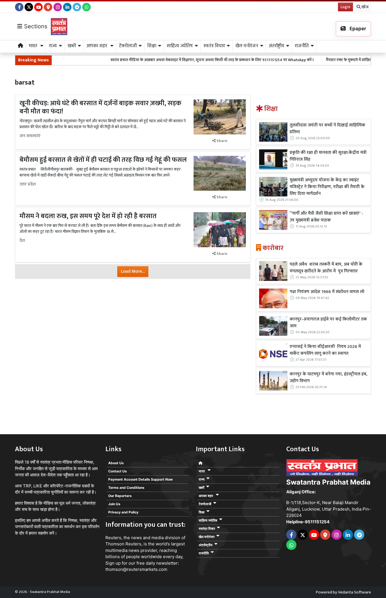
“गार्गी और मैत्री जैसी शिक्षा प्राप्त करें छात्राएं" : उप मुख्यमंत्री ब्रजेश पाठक (326, 217)
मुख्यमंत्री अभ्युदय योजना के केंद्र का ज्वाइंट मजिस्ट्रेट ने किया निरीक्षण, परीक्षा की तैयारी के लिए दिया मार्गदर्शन (327, 187)
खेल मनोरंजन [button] (246, 46)
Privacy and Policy (123, 512)
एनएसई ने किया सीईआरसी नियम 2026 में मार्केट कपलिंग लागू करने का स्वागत (325, 350)
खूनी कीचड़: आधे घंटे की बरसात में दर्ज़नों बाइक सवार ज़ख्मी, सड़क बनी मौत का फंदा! (100, 107)
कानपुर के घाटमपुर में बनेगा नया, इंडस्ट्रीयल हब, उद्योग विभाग (328, 377)
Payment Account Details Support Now (140, 479)
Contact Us (117, 471)
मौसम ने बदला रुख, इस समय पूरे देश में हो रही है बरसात (88, 216)
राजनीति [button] (302, 46)
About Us (116, 463)
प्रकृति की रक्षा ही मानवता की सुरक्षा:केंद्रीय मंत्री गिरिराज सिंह (328, 156)
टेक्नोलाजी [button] (128, 46)
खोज (364, 7)
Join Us (114, 504)
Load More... (133, 271)
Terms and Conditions (126, 487)
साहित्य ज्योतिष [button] (180, 46)
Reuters (113, 537)
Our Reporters (120, 496)
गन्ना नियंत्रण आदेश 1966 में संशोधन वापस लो (327, 292)
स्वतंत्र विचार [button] (214, 46)
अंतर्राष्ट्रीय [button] (276, 46)
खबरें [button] (72, 46)
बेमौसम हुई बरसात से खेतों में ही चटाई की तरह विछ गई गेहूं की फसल (103, 159)
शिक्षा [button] (151, 46)
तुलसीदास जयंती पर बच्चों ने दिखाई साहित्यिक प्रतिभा (327, 128)
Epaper (357, 28)
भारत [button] (33, 46)
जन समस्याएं (29, 136)
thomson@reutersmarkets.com (136, 569)
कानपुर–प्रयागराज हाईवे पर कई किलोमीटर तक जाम (328, 323)
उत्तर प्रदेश (27, 184)
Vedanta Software (354, 592)
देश (22, 240)
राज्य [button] (53, 46)
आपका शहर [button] (97, 46)
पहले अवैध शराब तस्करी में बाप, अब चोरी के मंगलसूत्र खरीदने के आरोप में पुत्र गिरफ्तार (326, 268)
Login (345, 7)
